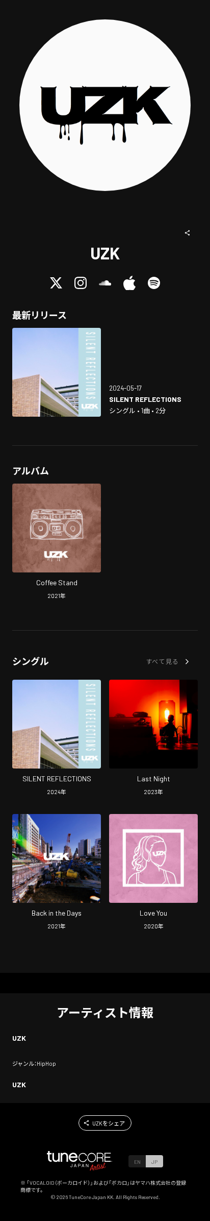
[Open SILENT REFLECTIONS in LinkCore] (56, 372)
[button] (187, 233)
